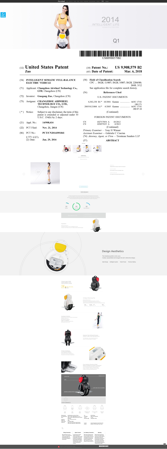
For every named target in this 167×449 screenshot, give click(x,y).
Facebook (99, 446)
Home (67, 1)
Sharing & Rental (86, 1)
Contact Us (97, 1)
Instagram (105, 446)
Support (78, 1)
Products (75, 1)
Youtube (102, 446)
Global (107, 446)
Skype (106, 446)
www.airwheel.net (64, 447)
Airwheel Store (103, 446)
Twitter (101, 446)
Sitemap (70, 446)
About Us (72, 446)
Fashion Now (63, 446)
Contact (74, 446)
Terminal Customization (92, 1)
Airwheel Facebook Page (83, 186)
